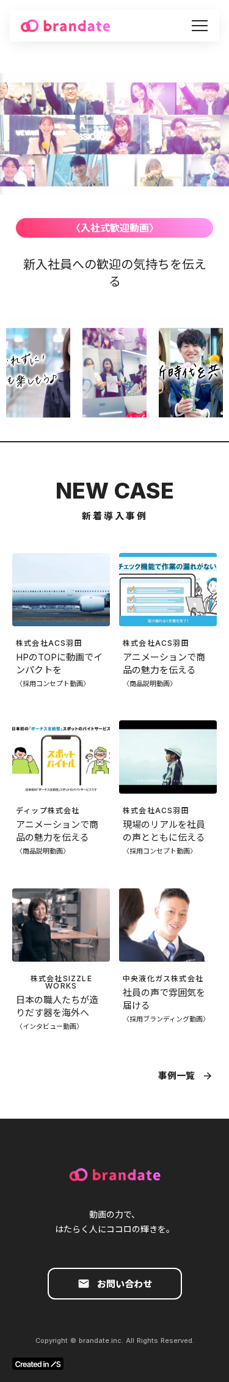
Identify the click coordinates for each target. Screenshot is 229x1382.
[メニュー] (199, 25)
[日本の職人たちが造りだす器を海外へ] (61, 925)
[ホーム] (65, 26)
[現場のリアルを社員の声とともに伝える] (168, 757)
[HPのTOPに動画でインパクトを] (61, 589)
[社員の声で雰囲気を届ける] (168, 925)
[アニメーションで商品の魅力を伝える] (168, 589)
